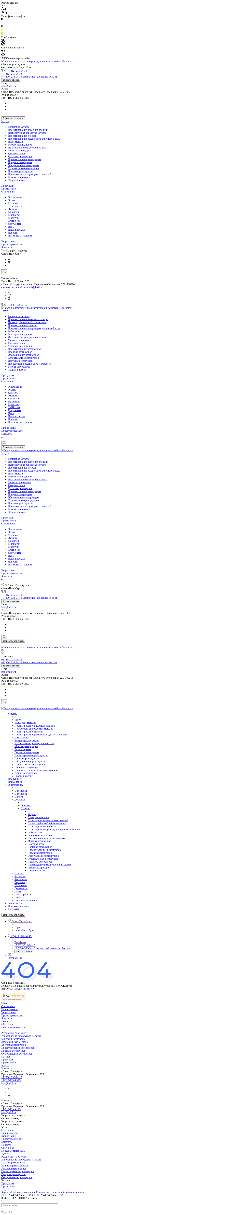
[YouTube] (9, 265)
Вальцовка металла (18, 126)
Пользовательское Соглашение (32, 1192)
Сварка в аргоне (17, 180)
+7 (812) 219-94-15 (16, 70)
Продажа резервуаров (20, 162)
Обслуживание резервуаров (23, 165)
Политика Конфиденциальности (69, 1192)
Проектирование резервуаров (24, 159)
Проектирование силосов (22, 135)
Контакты (6, 247)
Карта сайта (8, 1192)
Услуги (5, 121)
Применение (8, 188)
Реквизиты (14, 215)
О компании (8, 191)
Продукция (7, 185)
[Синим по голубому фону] (2, 27)
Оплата (12, 200)
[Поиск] (4, 271)
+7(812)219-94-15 (11, 1080)
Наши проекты (16, 229)
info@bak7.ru (8, 86)
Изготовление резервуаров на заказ (27, 147)
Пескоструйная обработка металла (27, 132)
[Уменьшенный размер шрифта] (2, 5)
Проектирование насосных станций (28, 129)
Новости (13, 232)
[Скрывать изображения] (3, 44)
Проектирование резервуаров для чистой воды (34, 138)
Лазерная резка (16, 153)
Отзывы (12, 209)
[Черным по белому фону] (2, 20)
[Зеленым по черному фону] (2, 34)
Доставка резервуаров (20, 156)
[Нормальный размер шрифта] (3, 9)
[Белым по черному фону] (2, 23)
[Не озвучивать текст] (3, 55)
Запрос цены (8, 241)
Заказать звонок (11, 80)
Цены (11, 226)
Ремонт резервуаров (19, 177)
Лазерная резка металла (14, 1041)
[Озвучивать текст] (3, 51)
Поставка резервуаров (20, 171)
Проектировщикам (12, 244)
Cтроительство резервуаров (23, 168)
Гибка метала (15, 141)
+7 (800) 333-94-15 (16, 305)
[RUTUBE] (9, 262)
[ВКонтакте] (9, 259)
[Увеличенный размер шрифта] (4, 13)
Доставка (13, 203)
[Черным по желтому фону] (2, 30)
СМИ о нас (14, 220)
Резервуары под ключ (20, 144)
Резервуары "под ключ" (14, 1033)
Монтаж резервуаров (19, 150)
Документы (14, 223)
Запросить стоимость (13, 118)
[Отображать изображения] (3, 40)
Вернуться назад (10, 988)
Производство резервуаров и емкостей (29, 174)
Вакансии (13, 212)
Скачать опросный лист (14, 287)
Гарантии (13, 217)
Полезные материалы (20, 235)
